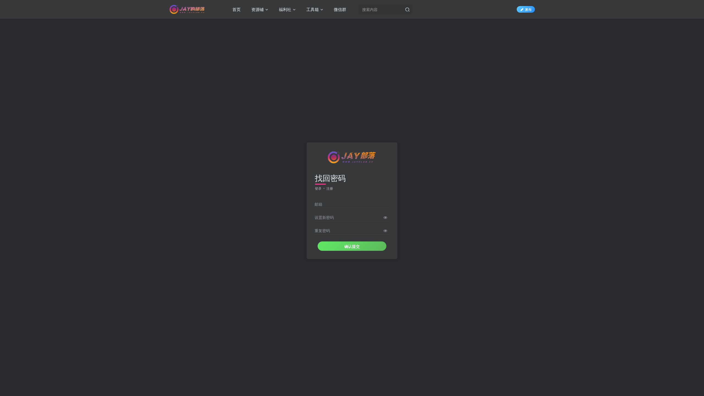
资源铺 (257, 9)
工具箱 (312, 9)
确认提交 (352, 246)
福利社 (284, 9)
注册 (329, 188)
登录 (318, 188)
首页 (236, 9)
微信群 (339, 9)
